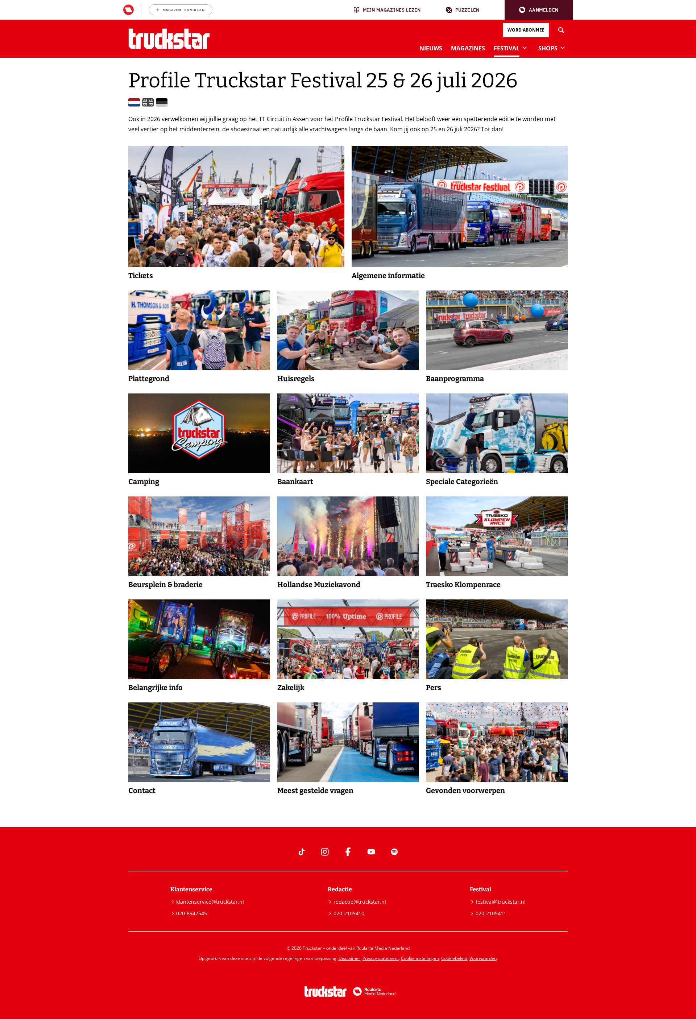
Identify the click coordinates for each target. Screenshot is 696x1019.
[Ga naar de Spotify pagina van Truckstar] (394, 852)
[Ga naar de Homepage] (169, 38)
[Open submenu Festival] (524, 47)
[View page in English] (148, 102)
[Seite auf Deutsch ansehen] (161, 102)
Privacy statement (380, 958)
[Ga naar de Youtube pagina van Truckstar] (371, 852)
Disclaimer (349, 958)
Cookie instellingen (420, 958)
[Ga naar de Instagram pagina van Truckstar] (325, 852)
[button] (539, 10)
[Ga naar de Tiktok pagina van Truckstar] (301, 852)
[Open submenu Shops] (563, 47)
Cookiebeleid (454, 958)
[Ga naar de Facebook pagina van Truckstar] (348, 852)
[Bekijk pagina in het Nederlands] (134, 102)
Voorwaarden (483, 958)
